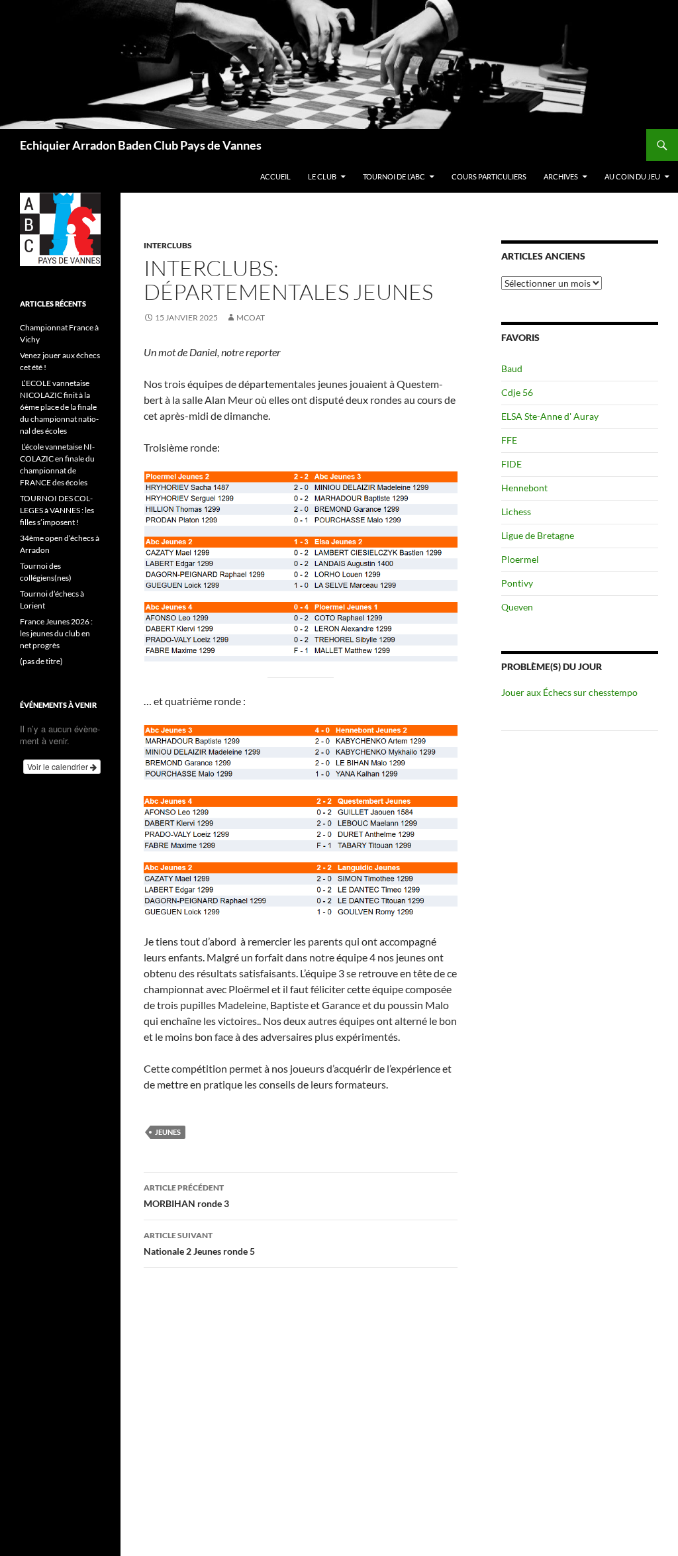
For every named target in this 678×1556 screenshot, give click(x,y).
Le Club (322, 176)
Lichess (516, 511)
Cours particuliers (489, 176)
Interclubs (168, 245)
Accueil (275, 176)
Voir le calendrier (58, 766)
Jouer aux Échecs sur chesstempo (569, 692)
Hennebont (524, 487)
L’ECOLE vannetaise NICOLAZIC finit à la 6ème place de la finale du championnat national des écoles (59, 407)
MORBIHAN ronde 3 (186, 1196)
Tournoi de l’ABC (394, 176)
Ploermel (520, 559)
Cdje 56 (517, 392)
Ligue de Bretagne (537, 535)
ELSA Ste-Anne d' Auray (550, 416)
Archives (561, 176)
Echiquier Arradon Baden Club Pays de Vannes (141, 145)
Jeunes (168, 1132)
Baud (511, 368)
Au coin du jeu (632, 176)
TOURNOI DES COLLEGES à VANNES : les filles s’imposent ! (57, 510)
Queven (517, 606)
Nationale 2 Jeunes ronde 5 (199, 1243)
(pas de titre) (41, 661)
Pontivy (517, 583)
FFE (509, 440)
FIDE (511, 463)
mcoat (250, 317)
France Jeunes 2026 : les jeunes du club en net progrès (56, 633)
